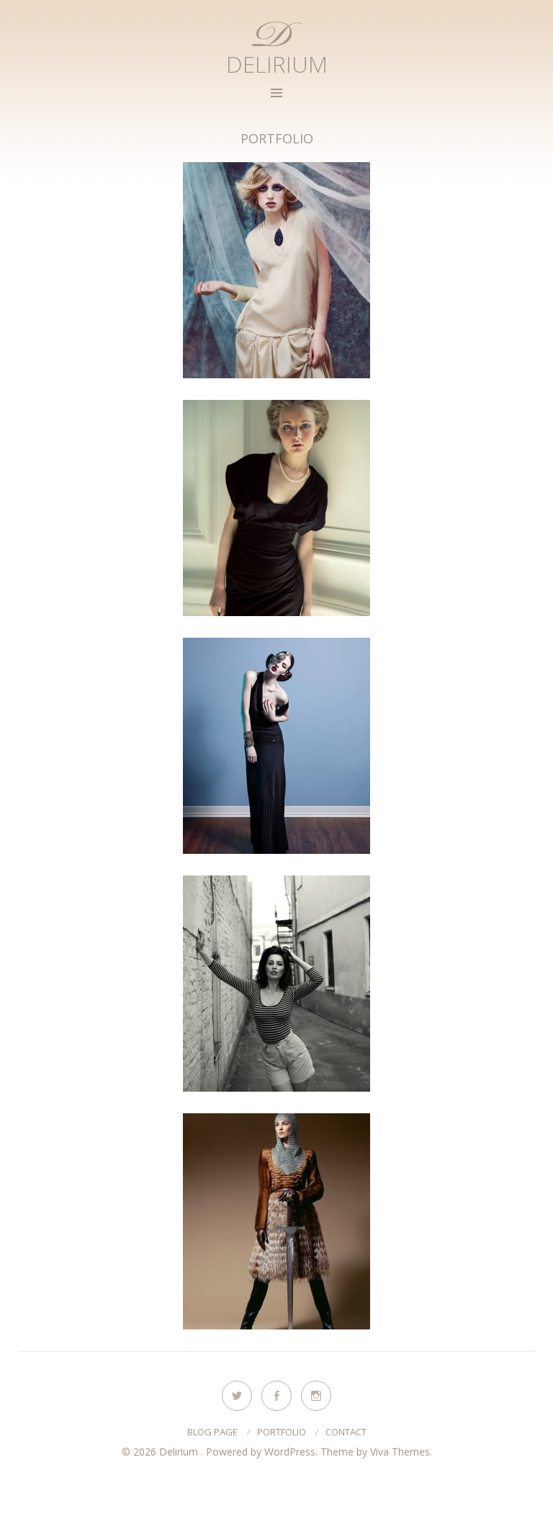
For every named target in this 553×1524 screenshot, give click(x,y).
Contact (346, 1431)
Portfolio (281, 1431)
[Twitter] (237, 1396)
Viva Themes (400, 1451)
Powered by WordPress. (263, 1451)
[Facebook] (276, 1396)
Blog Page (212, 1431)
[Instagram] (316, 1396)
